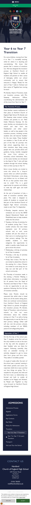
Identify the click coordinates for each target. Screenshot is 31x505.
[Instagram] (20, 11)
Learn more (22, 497)
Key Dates (9, 422)
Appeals (8, 411)
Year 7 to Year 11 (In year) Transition (16, 437)
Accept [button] (23, 500)
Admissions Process (12, 408)
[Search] (10, 11)
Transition (9, 429)
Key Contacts (10, 418)
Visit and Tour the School (14, 445)
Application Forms (11, 415)
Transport (9, 442)
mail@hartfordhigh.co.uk (15, 483)
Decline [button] (8, 500)
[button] (15, 6)
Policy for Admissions (13, 425)
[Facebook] (17, 11)
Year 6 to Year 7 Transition (16, 432)
